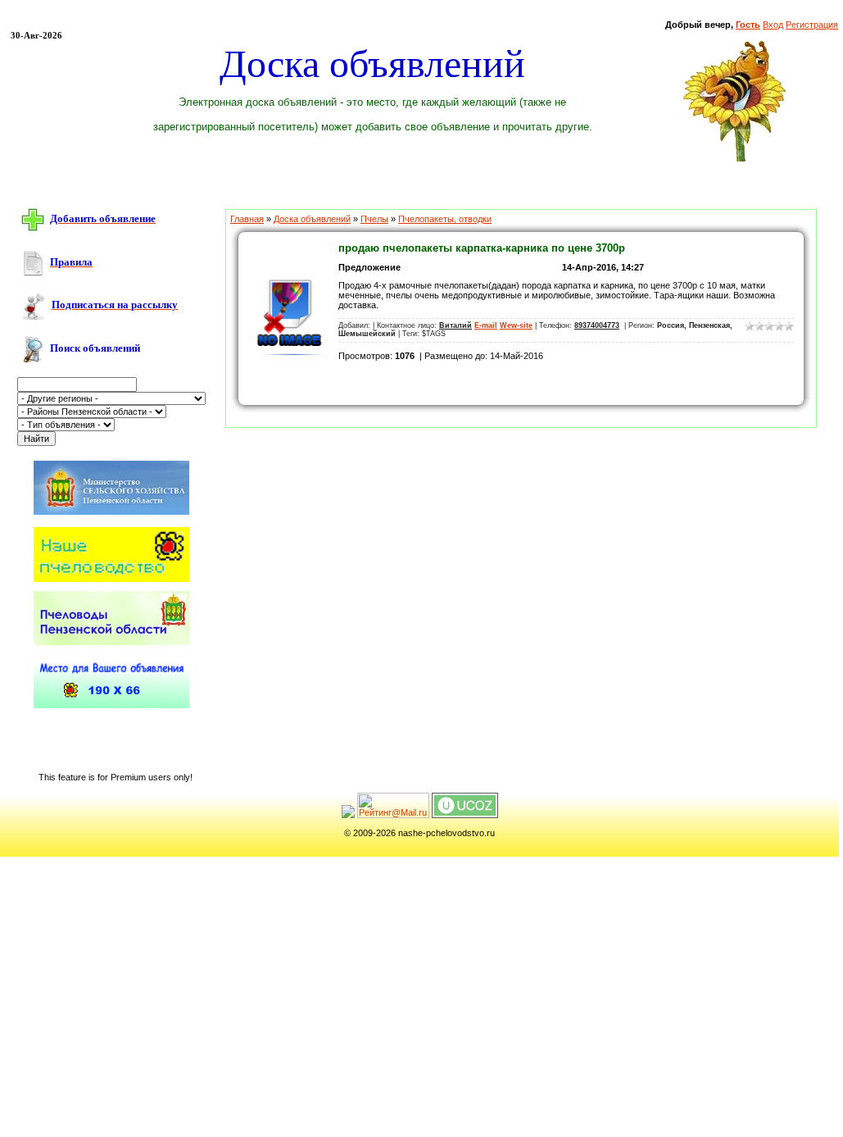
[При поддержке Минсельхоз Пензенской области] (111, 516)
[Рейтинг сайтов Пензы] (348, 815)
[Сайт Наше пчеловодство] (111, 579)
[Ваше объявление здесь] (111, 705)
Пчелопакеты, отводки (445, 219)
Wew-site (516, 325)
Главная (247, 219)
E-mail (485, 325)
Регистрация (812, 25)
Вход (773, 25)
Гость (748, 25)
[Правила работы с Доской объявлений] (33, 262)
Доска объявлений (312, 219)
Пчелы (374, 219)
